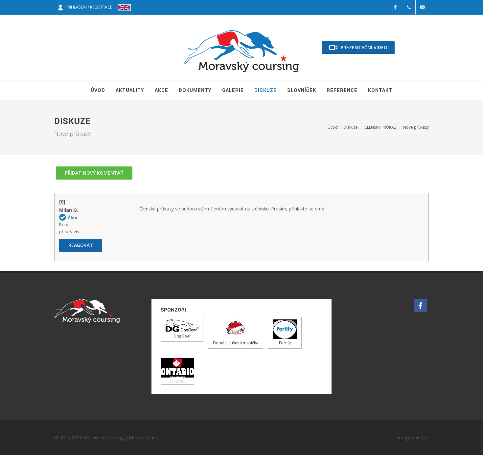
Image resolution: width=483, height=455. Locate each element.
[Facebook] (395, 7)
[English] (124, 7)
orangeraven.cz (412, 437)
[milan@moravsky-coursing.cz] (422, 7)
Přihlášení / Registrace (87, 7)
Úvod (333, 127)
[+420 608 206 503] (408, 7)
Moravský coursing (103, 437)
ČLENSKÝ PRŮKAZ (380, 127)
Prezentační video (364, 47)
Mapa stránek (143, 437)
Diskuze (350, 127)
